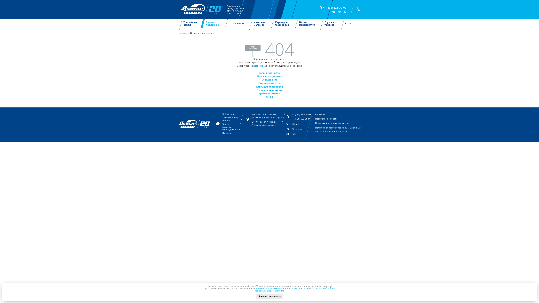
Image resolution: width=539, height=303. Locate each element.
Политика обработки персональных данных (337, 128)
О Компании (228, 114)
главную (258, 66)
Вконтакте (297, 124)
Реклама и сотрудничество (231, 128)
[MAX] (345, 12)
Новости (226, 120)
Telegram (297, 129)
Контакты (320, 114)
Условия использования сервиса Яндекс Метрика (282, 288)
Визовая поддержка (213, 23)
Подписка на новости (326, 119)
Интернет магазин (259, 23)
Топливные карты (190, 23)
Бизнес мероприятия (307, 23)
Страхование (237, 23)
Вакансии (227, 133)
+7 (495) (334, 7)
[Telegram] (339, 11)
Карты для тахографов (282, 23)
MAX (294, 134)
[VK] (333, 12)
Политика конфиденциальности (332, 123)
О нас (348, 23)
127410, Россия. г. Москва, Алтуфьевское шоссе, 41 (264, 123)
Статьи (225, 124)
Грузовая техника (330, 23)
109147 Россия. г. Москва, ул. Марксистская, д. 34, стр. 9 (267, 116)
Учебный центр (230, 117)
